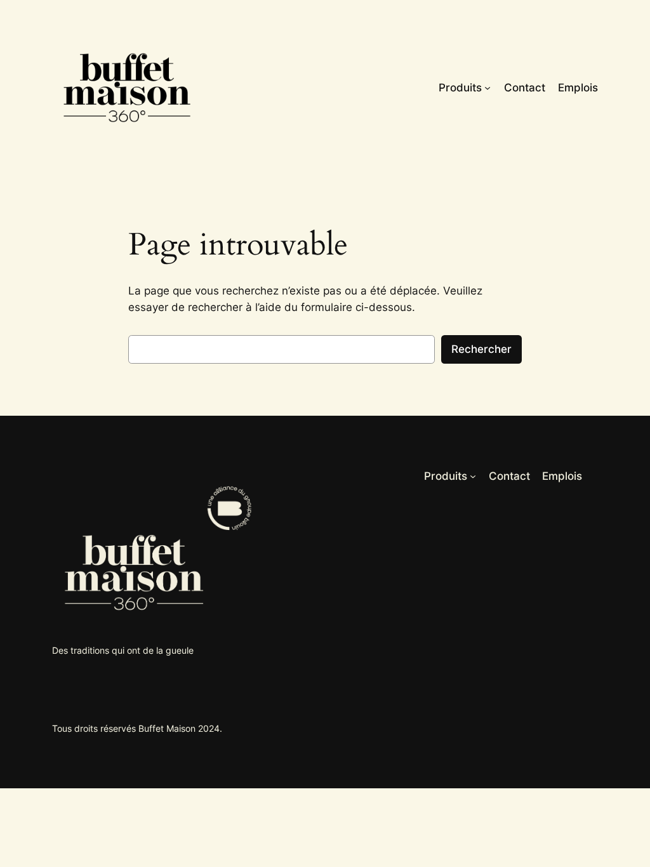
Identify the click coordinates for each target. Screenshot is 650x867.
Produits (460, 87)
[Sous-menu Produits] (487, 87)
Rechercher (481, 349)
